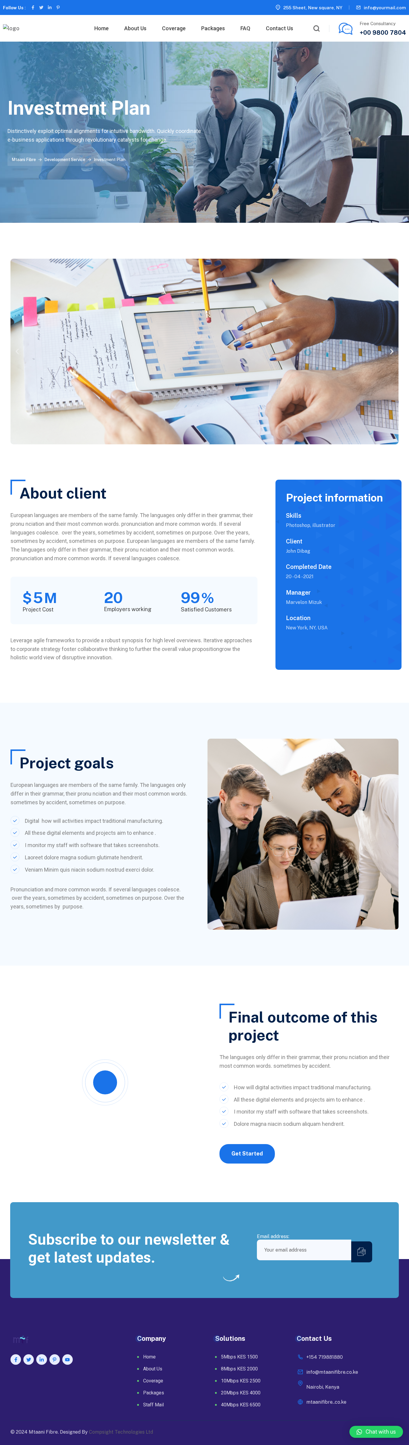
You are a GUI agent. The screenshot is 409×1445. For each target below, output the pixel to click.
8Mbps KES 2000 (239, 1369)
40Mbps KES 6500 (240, 1405)
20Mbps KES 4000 (240, 1393)
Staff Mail (153, 1405)
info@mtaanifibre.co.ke (332, 1372)
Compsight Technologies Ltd (121, 1432)
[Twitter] (41, 7)
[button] (17, 351)
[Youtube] (67, 1359)
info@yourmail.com (385, 7)
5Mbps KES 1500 (239, 1357)
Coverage (174, 28)
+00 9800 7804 (383, 32)
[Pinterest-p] (58, 7)
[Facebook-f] (33, 7)
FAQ (245, 28)
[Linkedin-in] (50, 7)
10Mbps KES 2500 (240, 1381)
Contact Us (279, 28)
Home (101, 28)
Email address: (273, 1236)
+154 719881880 (324, 1357)
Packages (213, 28)
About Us (135, 28)
